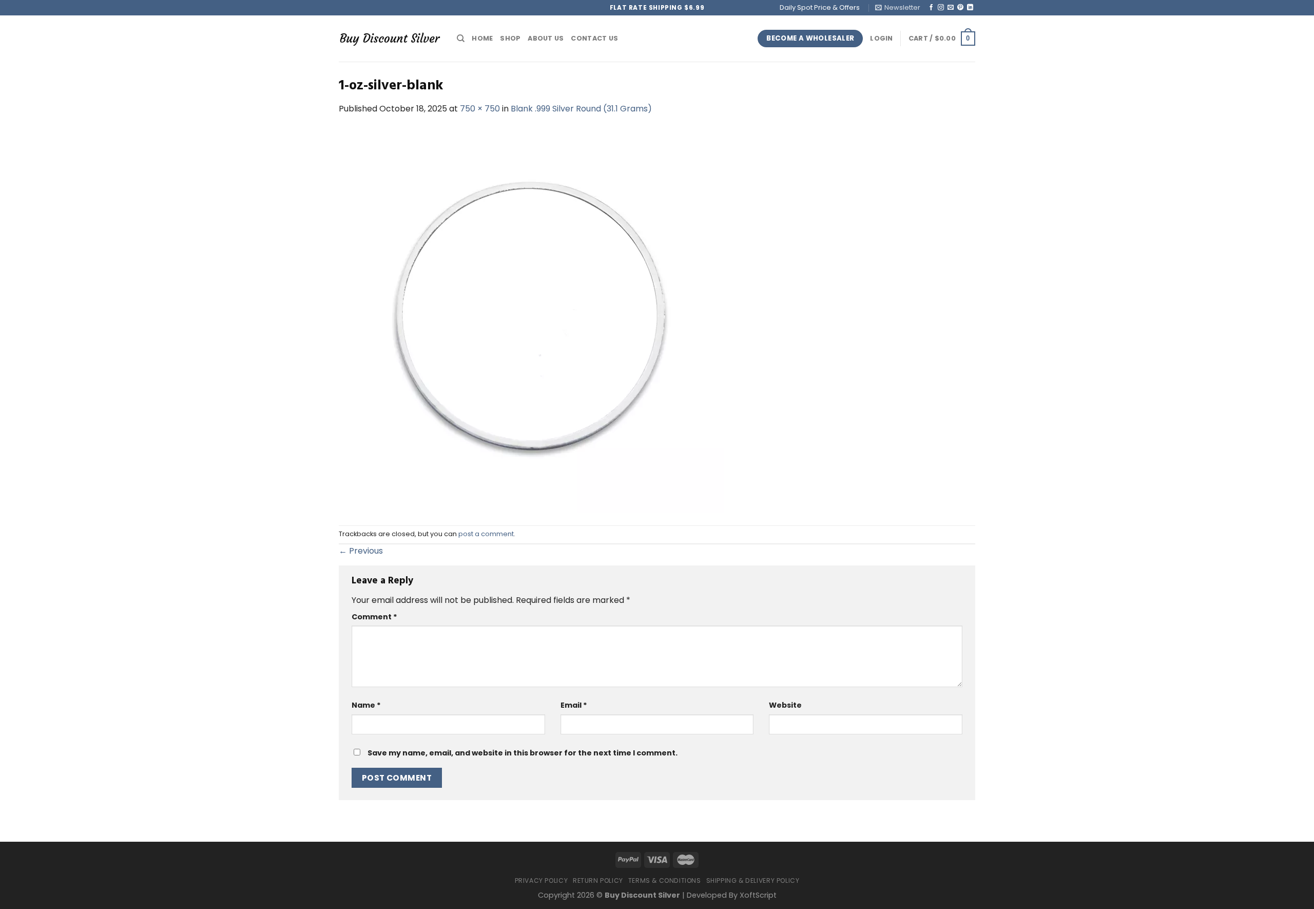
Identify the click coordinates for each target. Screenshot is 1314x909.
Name (366, 705)
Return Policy (598, 880)
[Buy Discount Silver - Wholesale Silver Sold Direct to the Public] (390, 38)
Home (482, 38)
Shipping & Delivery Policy (753, 880)
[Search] (461, 38)
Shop (510, 38)
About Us (546, 38)
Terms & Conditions (664, 880)
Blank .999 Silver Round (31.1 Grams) (581, 109)
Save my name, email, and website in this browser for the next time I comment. (523, 753)
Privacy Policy (541, 880)
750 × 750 (480, 109)
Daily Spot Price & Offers (820, 7)
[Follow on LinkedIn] (970, 7)
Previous (361, 551)
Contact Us (594, 38)
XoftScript (758, 895)
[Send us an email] (951, 7)
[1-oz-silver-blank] (531, 320)
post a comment (486, 533)
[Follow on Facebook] (931, 7)
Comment (374, 617)
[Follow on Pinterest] (960, 7)
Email (574, 705)
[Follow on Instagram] (941, 7)
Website (785, 705)
